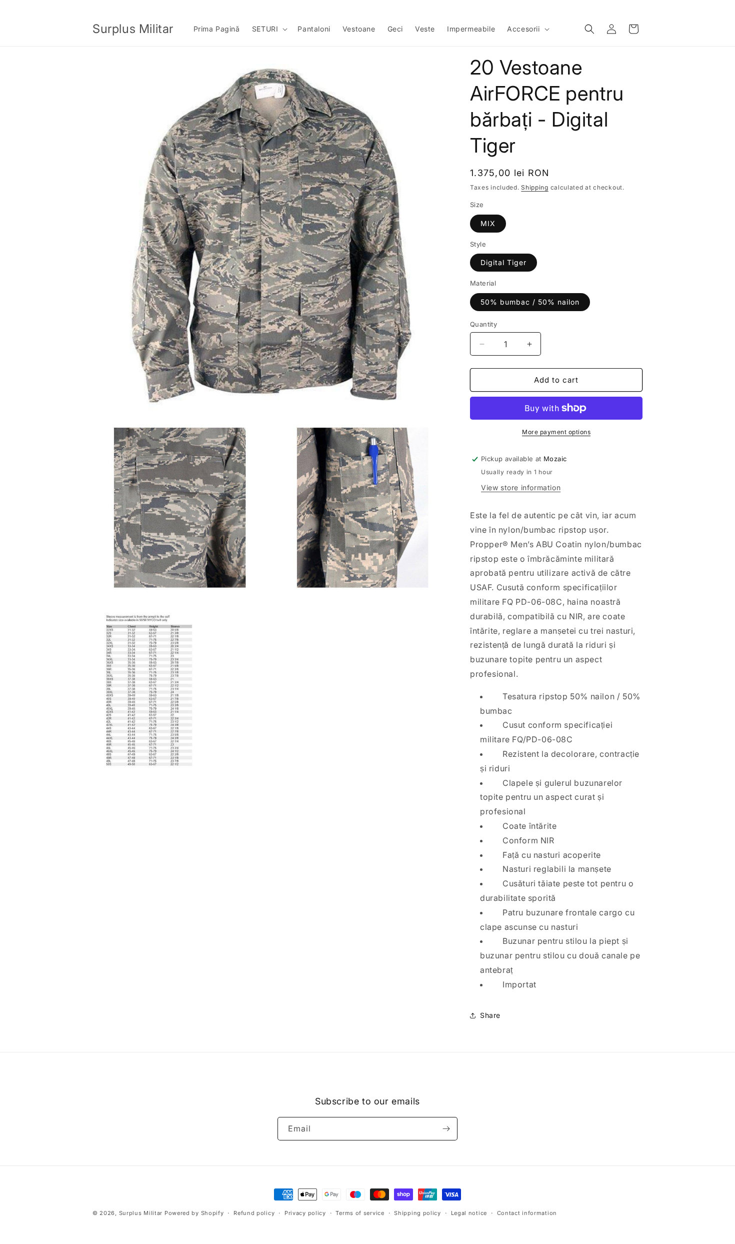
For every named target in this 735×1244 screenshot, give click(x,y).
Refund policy (254, 1212)
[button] (269, 29)
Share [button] (490, 1015)
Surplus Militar (141, 1212)
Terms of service (360, 1212)
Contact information (527, 1212)
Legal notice (469, 1212)
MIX (488, 223)
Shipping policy (417, 1212)
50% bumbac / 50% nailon (530, 302)
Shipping (534, 187)
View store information (520, 487)
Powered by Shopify (194, 1212)
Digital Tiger (503, 262)
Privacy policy (305, 1212)
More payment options (556, 432)
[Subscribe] (446, 1128)
